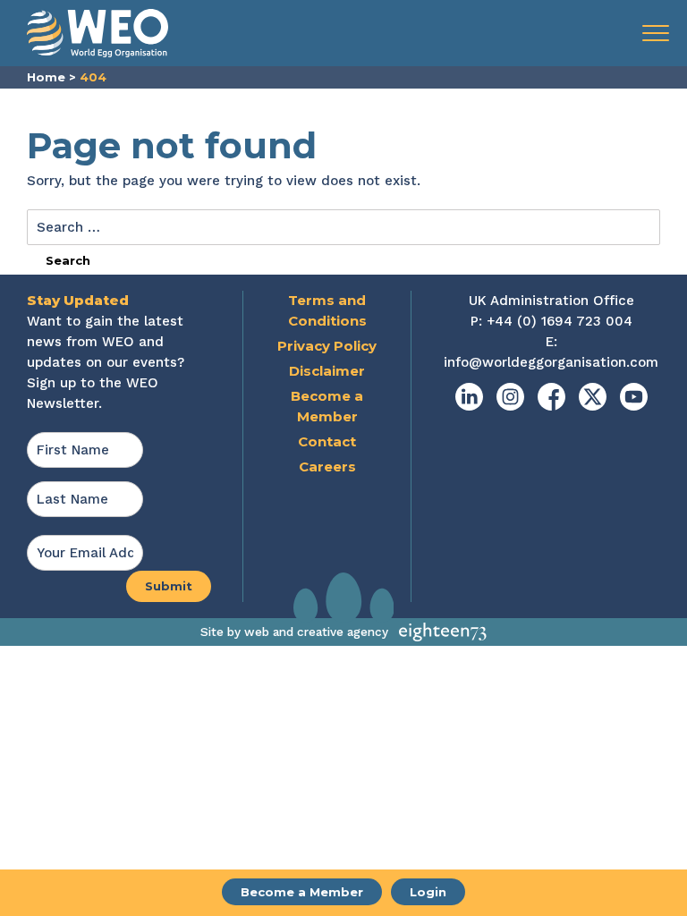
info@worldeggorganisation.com (551, 362)
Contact (327, 441)
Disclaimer (327, 370)
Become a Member (302, 892)
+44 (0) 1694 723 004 (559, 321)
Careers (327, 466)
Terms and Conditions (327, 310)
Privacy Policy (327, 345)
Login (428, 892)
